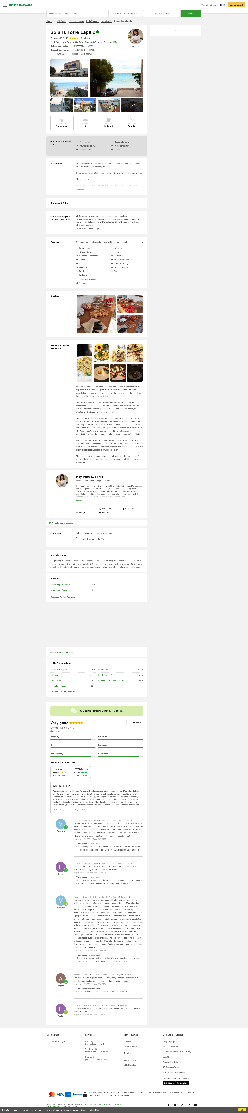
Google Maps (56, 652)
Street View (68, 652)
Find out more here (30, 1109)
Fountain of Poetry (58, 686)
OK (242, 1109)
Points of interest (131, 1046)
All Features (81, 283)
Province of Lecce (76, 21)
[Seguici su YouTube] (195, 1105)
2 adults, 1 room (162, 13)
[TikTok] (189, 1105)
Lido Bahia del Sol (105, 675)
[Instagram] (182, 1105)
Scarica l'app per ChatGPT (174, 1072)
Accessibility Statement (172, 1062)
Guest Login (168, 1057)
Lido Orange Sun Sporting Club (111, 680)
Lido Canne (103, 669)
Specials (127, 1041)
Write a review (134, 722)
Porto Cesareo (92, 21)
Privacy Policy (102, 1104)
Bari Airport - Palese (58, 590)
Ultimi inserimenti (131, 1065)
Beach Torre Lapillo (58, 669)
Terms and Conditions (88, 1104)
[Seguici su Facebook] (169, 1105)
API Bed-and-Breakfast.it (173, 1067)
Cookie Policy (116, 1104)
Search (191, 13)
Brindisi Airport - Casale (60, 584)
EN (224, 5)
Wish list (204, 5)
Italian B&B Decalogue (56, 1041)
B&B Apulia (61, 21)
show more (81, 189)
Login (215, 5)
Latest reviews (130, 1059)
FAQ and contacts (170, 1046)
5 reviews (85, 38)
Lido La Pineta (56, 680)
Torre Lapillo (106, 21)
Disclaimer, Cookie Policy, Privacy (177, 1051)
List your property (237, 5)
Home (49, 21)
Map (116, 42)
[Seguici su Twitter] (175, 1105)
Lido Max (54, 675)
